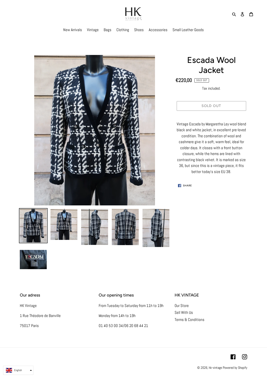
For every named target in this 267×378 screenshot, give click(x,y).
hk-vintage (215, 367)
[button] (18, 370)
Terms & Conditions (189, 319)
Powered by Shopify (235, 367)
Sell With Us (184, 312)
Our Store (182, 305)
